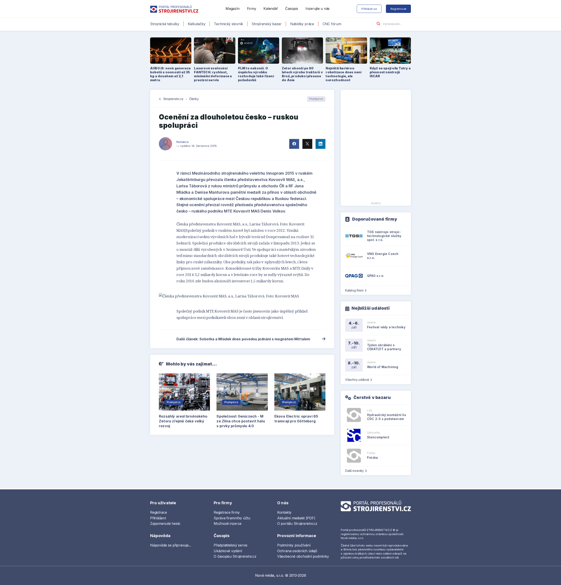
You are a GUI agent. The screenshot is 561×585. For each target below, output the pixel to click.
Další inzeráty (354, 471)
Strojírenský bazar (267, 24)
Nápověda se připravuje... (170, 545)
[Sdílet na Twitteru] (307, 144)
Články (194, 99)
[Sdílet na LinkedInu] (320, 144)
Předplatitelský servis (230, 545)
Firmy (251, 8)
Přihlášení (158, 518)
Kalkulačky (197, 24)
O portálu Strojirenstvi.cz (297, 523)
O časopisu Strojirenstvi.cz (235, 556)
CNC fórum (332, 24)
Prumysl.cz (316, 98)
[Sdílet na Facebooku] (294, 144)
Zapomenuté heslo (165, 523)
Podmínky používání (294, 545)
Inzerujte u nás (317, 8)
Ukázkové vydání (228, 551)
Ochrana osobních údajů (297, 551)
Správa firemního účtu (232, 518)
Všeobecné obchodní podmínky (303, 556)
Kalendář (270, 8)
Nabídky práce (302, 24)
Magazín (232, 8)
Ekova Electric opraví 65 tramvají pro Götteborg (296, 418)
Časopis (291, 8)
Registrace (158, 512)
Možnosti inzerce (227, 523)
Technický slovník (228, 24)
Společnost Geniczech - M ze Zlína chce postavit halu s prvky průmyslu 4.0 (241, 421)
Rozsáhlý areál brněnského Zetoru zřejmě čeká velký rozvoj (183, 421)
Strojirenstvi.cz (173, 99)
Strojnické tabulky (164, 24)
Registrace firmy (227, 512)
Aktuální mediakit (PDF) (296, 518)
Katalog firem (354, 290)
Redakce (182, 142)
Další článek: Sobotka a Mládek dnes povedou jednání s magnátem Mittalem (243, 339)
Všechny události (357, 379)
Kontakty (284, 512)
